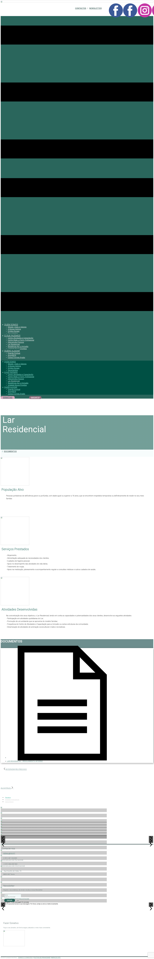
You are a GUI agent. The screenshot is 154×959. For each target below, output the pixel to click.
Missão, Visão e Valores (17, 327)
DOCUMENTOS (10, 451)
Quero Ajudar (12, 351)
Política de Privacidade (24, 898)
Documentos (13, 333)
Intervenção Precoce (16, 342)
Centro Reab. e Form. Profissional (21, 340)
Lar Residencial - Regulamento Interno (25, 761)
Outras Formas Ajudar (16, 357)
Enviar (9, 900)
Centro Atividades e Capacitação (20, 338)
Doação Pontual (14, 353)
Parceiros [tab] (8, 797)
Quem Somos (11, 324)
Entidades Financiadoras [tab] (12, 799)
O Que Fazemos (12, 335)
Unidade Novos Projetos (17, 348)
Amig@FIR (12, 355)
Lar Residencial (14, 344)
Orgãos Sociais (13, 331)
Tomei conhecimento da (17, 898)
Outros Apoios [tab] (9, 802)
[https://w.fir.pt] (77, 2)
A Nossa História (14, 329)
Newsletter (95, 8)
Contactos (80, 8)
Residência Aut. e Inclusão (18, 346)
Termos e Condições (25, 957)
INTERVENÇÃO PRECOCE (16, 769)
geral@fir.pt (9, 853)
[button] (3, 904)
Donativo (7, 397)
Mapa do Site (56, 957)
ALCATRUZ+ (6, 788)
